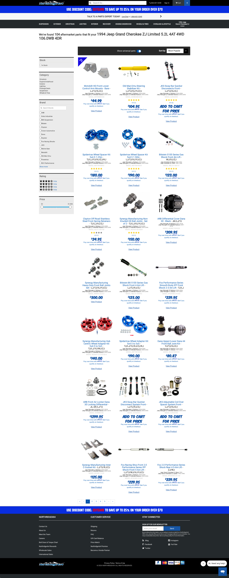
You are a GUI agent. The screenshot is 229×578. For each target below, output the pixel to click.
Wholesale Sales (45, 550)
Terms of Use (120, 563)
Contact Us (43, 526)
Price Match (95, 542)
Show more (44, 167)
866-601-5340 (156, 3)
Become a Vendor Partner (100, 550)
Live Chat (125, 17)
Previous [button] (68, 16)
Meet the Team (44, 534)
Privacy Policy (109, 563)
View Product (96, 111)
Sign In (166, 3)
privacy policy (168, 535)
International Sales (46, 554)
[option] (114, 16)
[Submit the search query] (41, 108)
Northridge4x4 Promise (99, 546)
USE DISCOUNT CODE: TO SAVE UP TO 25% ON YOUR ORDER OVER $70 (115, 9)
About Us (42, 530)
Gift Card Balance (97, 538)
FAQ (92, 534)
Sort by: (163, 51)
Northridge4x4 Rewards (47, 546)
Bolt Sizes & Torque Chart (48, 542)
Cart (182, 3)
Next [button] (161, 16)
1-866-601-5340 (136, 17)
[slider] (42, 207)
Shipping (94, 526)
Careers (42, 538)
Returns (93, 530)
